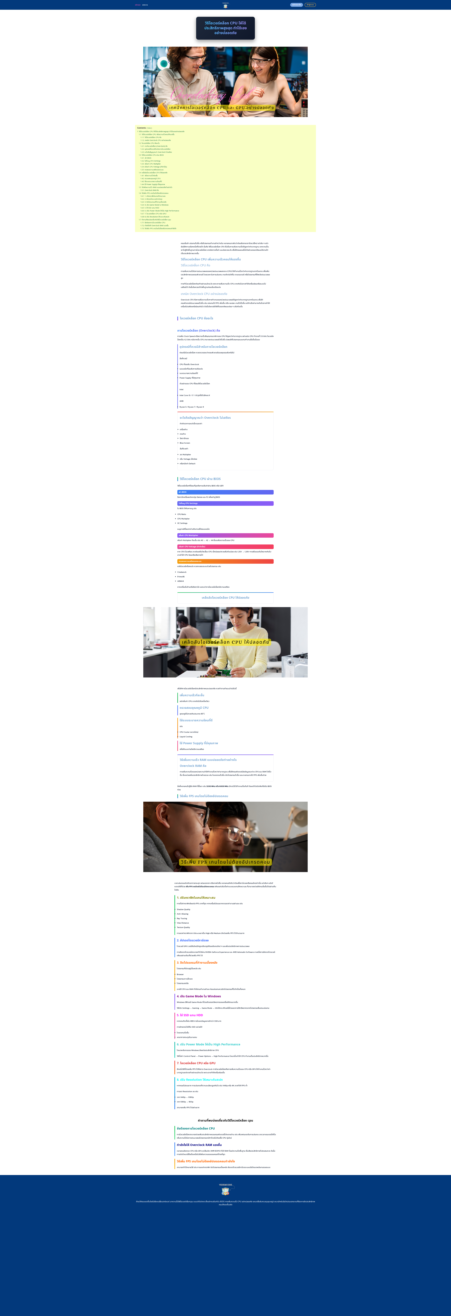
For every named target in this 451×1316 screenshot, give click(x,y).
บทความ (145, 5)
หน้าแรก (138, 5)
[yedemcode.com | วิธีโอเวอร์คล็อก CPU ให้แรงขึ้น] (225, 5)
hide (149, 128)
